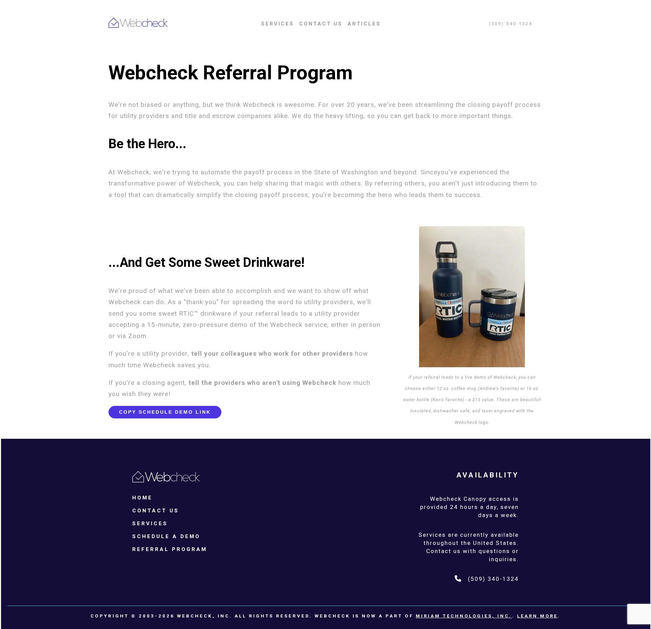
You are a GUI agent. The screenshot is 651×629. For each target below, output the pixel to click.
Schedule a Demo (166, 536)
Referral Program (169, 549)
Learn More (537, 615)
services (277, 24)
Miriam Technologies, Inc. (464, 615)
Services (150, 523)
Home (142, 498)
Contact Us (320, 24)
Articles (364, 24)
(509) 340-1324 (510, 23)
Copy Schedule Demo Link (165, 412)
